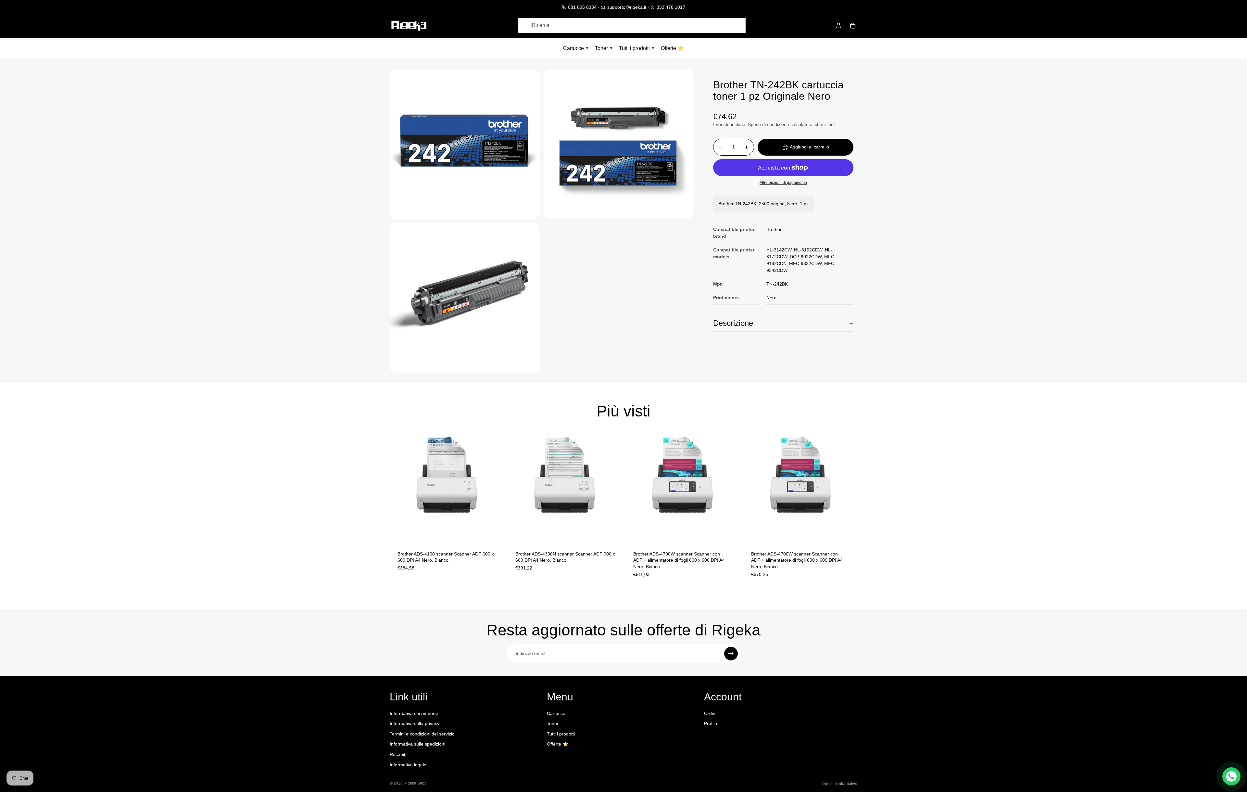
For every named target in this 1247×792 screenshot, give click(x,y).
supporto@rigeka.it (626, 7)
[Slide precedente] (399, 486)
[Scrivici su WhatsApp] (1231, 776)
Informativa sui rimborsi (414, 713)
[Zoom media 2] (619, 144)
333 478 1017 (671, 7)
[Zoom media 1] (465, 144)
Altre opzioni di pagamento (783, 182)
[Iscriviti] (731, 653)
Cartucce (556, 713)
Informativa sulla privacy (414, 723)
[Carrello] (853, 26)
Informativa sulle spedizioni (417, 744)
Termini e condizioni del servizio (422, 733)
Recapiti (398, 754)
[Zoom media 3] (465, 298)
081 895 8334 (582, 7)
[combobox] (632, 25)
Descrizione (733, 323)
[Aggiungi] (493, 533)
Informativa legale (408, 764)
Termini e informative (839, 783)
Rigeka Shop (415, 783)
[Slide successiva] (494, 486)
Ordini (710, 713)
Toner (553, 723)
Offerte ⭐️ (557, 744)
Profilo (710, 723)
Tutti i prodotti (561, 733)
